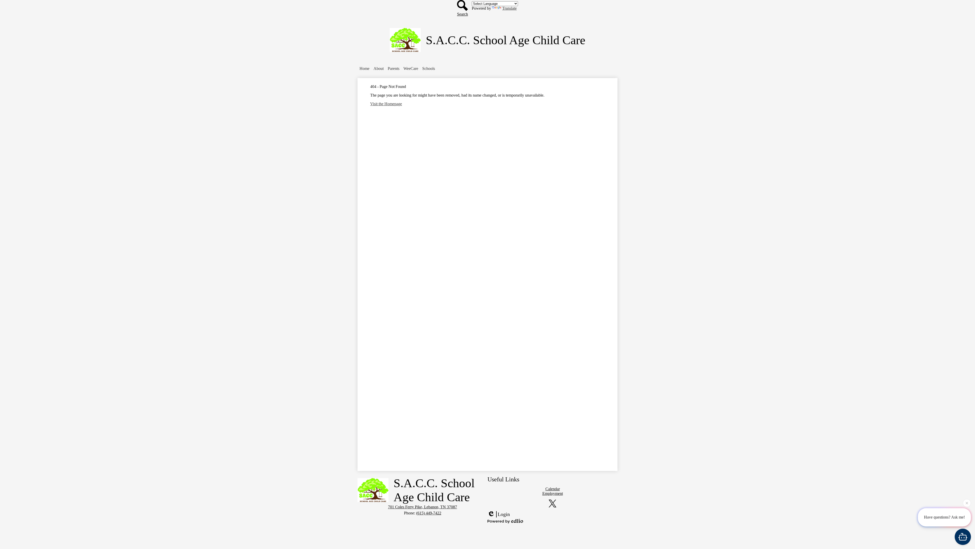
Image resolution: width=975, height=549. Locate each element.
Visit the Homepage (386, 104)
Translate (509, 8)
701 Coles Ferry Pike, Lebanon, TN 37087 (422, 507)
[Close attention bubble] (967, 501)
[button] (378, 68)
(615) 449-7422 (428, 513)
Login (504, 514)
